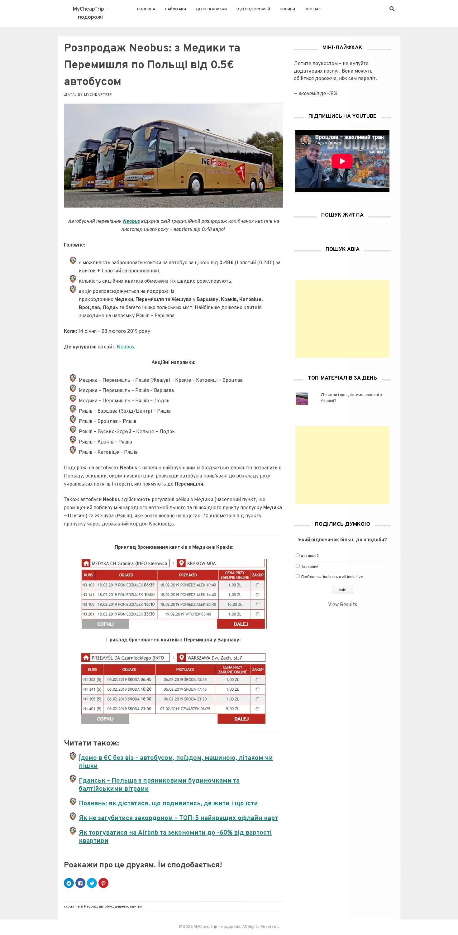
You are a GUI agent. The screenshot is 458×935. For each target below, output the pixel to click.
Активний (310, 556)
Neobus (125, 347)
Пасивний (309, 566)
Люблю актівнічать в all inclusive (332, 577)
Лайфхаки (175, 9)
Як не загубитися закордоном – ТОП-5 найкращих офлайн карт (178, 818)
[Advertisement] (342, 319)
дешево (121, 906)
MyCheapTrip (98, 94)
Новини (287, 9)
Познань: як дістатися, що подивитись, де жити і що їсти (168, 804)
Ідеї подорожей (253, 9)
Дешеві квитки (211, 9)
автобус (106, 906)
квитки (136, 906)
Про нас (313, 9)
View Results (342, 605)
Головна (146, 9)
